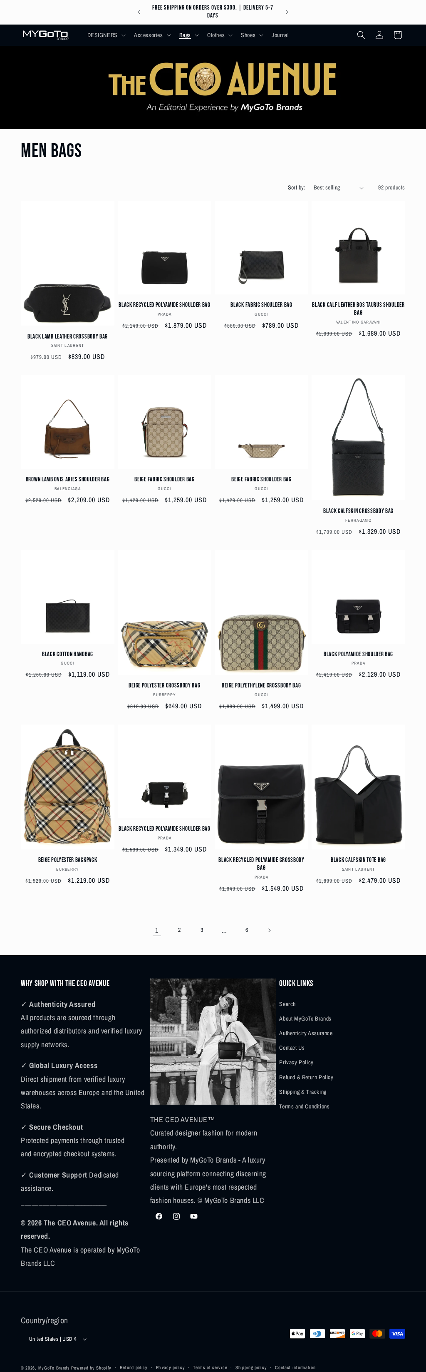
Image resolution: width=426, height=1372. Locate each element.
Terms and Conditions (304, 1106)
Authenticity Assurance (305, 1033)
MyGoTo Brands (54, 1368)
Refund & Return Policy (306, 1077)
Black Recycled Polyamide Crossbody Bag (261, 864)
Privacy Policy (296, 1062)
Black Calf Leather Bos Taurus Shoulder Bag (358, 308)
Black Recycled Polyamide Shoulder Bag (165, 305)
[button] (105, 35)
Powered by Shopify (91, 1368)
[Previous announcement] (139, 12)
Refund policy (134, 1367)
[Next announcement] (287, 12)
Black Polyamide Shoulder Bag (358, 654)
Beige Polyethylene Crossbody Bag (261, 685)
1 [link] (157, 930)
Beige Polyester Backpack (67, 860)
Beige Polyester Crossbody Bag (164, 685)
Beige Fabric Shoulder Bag (164, 479)
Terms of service (210, 1367)
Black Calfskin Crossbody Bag (358, 511)
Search (287, 1004)
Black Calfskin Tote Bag (358, 860)
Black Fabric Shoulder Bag (261, 305)
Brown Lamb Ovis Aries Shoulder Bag (67, 479)
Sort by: (296, 187)
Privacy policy (170, 1367)
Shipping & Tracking (302, 1092)
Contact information (295, 1367)
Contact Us (292, 1047)
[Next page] (269, 930)
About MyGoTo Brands (305, 1018)
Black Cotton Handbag (67, 654)
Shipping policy (251, 1367)
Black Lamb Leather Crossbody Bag (67, 336)
